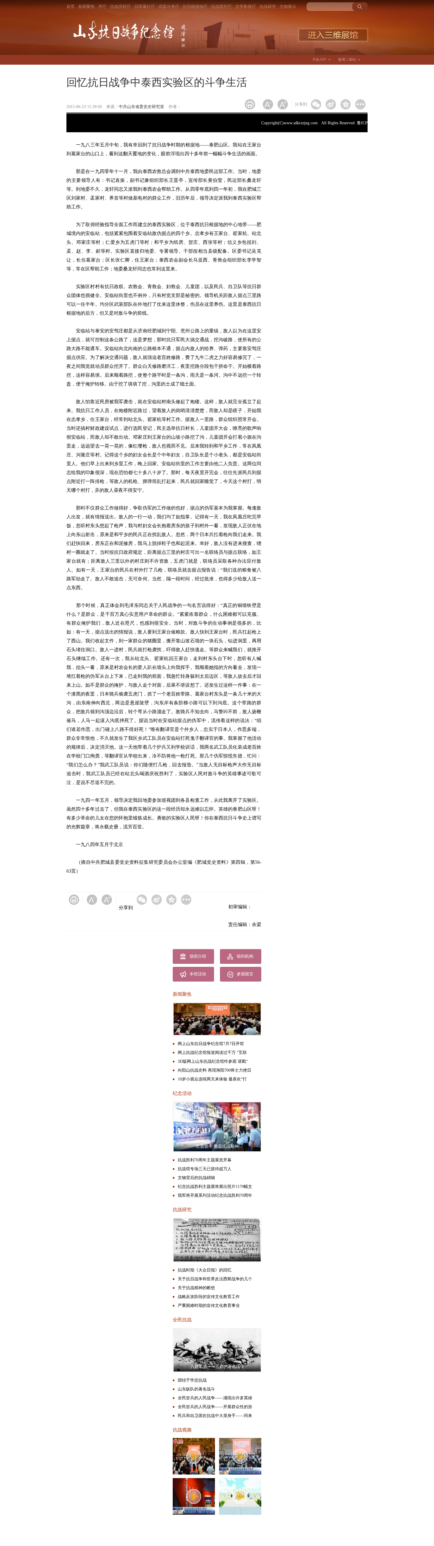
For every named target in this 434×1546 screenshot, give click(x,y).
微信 (316, 104)
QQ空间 (345, 104)
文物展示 (288, 6)
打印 (250, 104)
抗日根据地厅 (195, 6)
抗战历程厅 (120, 6)
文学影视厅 (245, 6)
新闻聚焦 (86, 6)
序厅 (102, 6)
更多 (360, 104)
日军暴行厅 (144, 6)
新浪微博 (331, 104)
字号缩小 (268, 104)
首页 (70, 6)
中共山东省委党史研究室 (141, 107)
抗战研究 (268, 6)
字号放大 (283, 104)
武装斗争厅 (169, 6)
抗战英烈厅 (221, 6)
